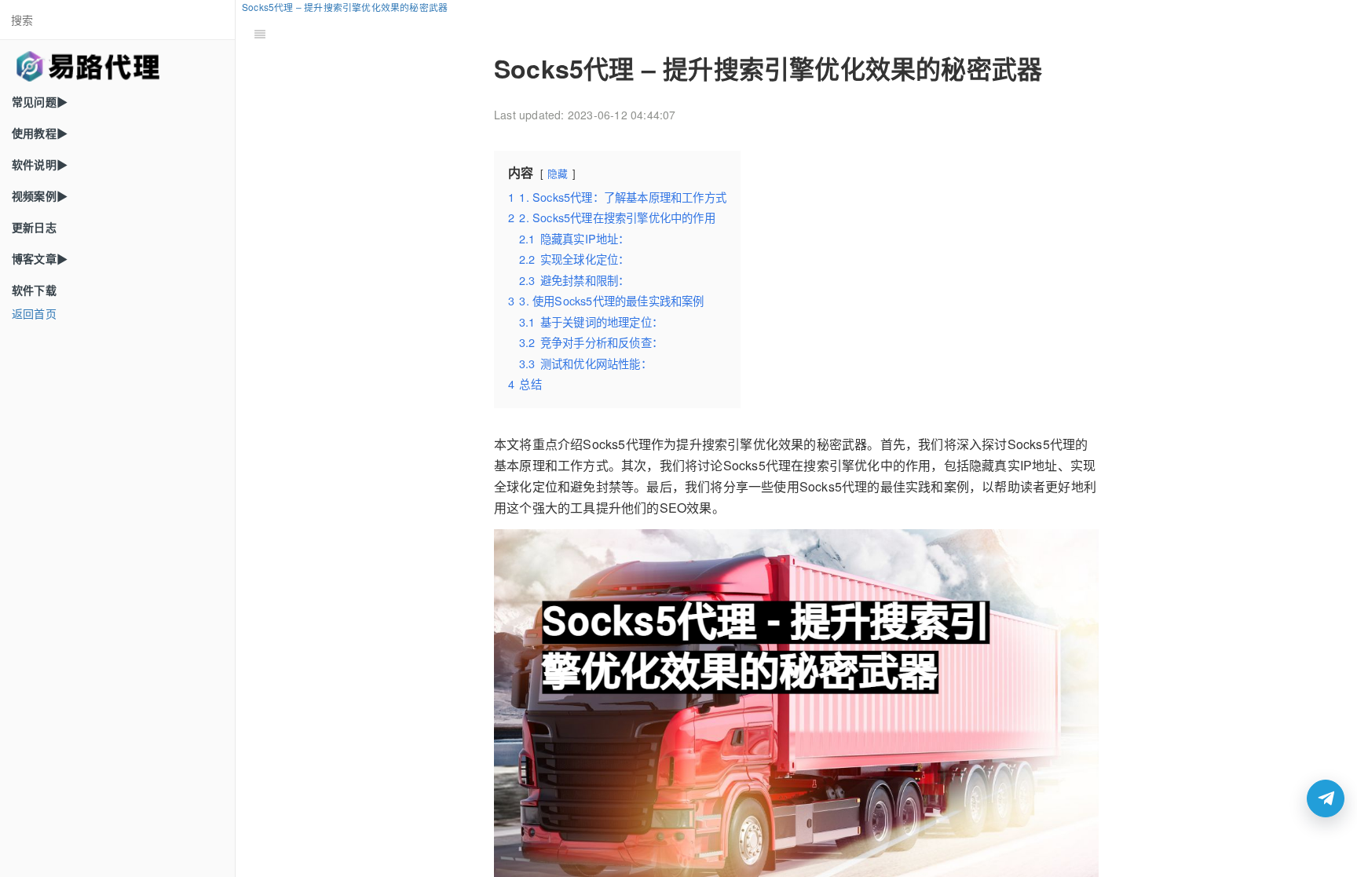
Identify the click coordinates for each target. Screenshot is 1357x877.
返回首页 (34, 313)
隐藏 (557, 173)
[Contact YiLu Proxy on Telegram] (1325, 798)
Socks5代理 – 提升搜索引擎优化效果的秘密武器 (345, 6)
